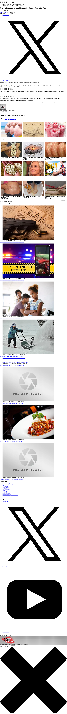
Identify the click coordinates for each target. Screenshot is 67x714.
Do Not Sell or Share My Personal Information (10, 495)
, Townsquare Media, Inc (9, 633)
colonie (6, 119)
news (15, 119)
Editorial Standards (6, 487)
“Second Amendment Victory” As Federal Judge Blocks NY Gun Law (12, 242)
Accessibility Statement (6, 493)
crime (8, 119)
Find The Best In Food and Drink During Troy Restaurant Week (11, 441)
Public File (4, 485)
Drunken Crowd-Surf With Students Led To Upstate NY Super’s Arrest (12, 280)
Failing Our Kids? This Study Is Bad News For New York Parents (11, 318)
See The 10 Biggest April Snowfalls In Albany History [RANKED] (11, 356)
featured (11, 119)
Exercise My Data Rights (7, 494)
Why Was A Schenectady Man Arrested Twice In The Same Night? (11, 479)
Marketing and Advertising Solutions (9, 484)
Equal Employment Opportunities (8, 483)
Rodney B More (3, 12)
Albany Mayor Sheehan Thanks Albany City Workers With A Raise (11, 403)
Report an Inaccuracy (6, 489)
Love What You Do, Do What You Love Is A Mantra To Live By (11, 360)
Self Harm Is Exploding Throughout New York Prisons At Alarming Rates (12, 365)
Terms (4, 490)
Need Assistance (5, 486)
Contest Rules (5, 491)
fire (13, 119)
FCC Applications (5, 488)
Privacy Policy (5, 492)
